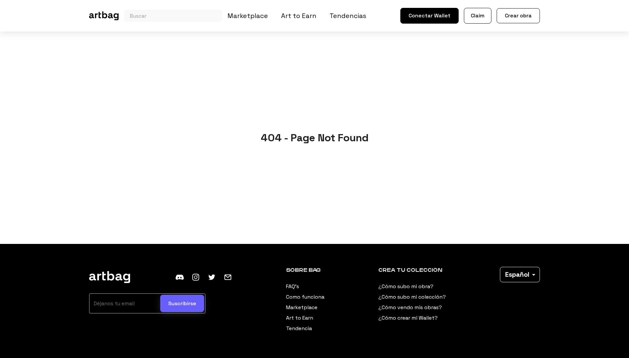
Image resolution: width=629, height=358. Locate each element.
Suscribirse (182, 303)
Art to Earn (298, 15)
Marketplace (247, 15)
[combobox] (173, 16)
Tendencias (348, 15)
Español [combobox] (517, 274)
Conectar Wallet (429, 15)
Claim (478, 15)
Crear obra (518, 15)
